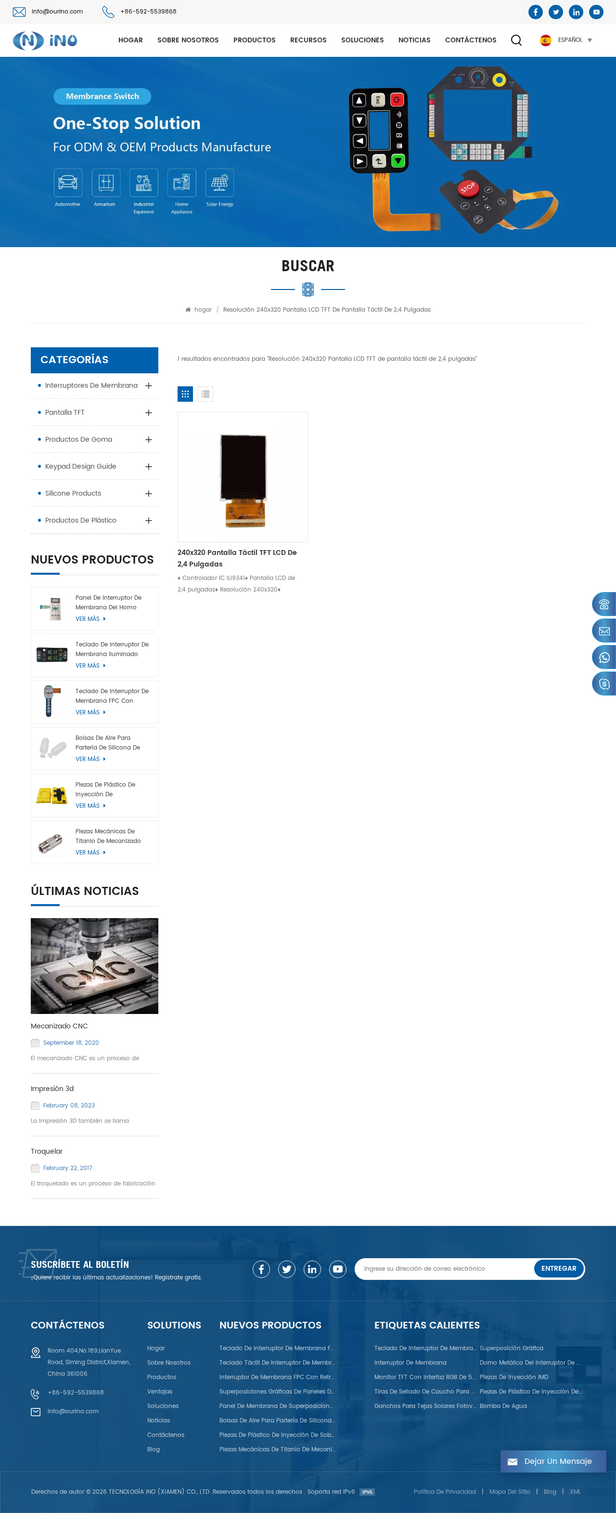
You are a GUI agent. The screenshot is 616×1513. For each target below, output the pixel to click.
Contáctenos (471, 40)
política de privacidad (445, 1492)
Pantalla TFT (65, 412)
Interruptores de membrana (91, 385)
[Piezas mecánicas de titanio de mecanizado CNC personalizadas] (51, 841)
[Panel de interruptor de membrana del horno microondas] (51, 607)
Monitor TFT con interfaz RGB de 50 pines (425, 1377)
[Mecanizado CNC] (94, 966)
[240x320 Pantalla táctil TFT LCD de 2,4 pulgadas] (243, 477)
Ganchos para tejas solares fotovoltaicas (425, 1406)
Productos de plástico (80, 520)
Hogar (156, 1348)
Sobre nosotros (188, 40)
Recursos (308, 40)
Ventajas (159, 1391)
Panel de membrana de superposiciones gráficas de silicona (277, 1406)
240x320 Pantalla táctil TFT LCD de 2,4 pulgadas (237, 558)
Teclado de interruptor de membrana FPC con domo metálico (112, 696)
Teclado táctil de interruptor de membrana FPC (277, 1363)
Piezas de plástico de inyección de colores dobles (531, 1391)
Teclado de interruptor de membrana (425, 1348)
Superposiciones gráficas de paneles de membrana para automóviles (277, 1391)
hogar (130, 40)
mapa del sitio (509, 1492)
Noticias (414, 40)
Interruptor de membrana (410, 1363)
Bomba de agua (503, 1406)
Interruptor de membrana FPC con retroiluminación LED (277, 1377)
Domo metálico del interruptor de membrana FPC (531, 1363)
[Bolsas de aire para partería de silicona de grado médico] (51, 747)
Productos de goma (78, 439)
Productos (254, 40)
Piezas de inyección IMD (514, 1377)
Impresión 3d (52, 1089)
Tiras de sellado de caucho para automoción (425, 1391)
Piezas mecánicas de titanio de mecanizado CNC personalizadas (108, 836)
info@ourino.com (57, 11)
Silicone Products (73, 493)
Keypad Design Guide (80, 466)
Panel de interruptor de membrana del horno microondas (108, 603)
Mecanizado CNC (59, 1026)
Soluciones (362, 40)
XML (575, 1492)
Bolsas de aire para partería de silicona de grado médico (108, 743)
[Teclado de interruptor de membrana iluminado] (51, 654)
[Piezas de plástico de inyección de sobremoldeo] (51, 794)
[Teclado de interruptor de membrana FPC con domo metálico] (51, 701)
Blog (153, 1449)
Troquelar (47, 1151)
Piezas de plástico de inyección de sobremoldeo (105, 790)
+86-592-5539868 (148, 11)
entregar (559, 1268)
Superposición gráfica (511, 1348)
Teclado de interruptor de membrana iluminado (112, 649)
